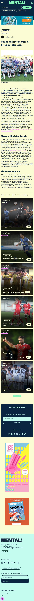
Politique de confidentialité (8, 590)
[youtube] (12, 434)
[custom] (22, 434)
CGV (2, 595)
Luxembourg (24, 195)
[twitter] (17, 434)
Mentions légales (5, 593)
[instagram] (9, 434)
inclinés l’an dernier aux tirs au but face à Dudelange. (16, 130)
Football (5, 31)
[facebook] (14, 434)
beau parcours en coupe (18, 150)
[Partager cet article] (2, 599)
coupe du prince (10, 195)
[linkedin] (19, 434)
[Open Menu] (2, 2)
